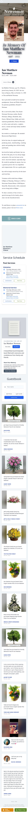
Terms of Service (18, 806)
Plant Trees (19, 280)
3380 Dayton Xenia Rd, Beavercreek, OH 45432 (12, 276)
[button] (14, 413)
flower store (19, 208)
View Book (7, 346)
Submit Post (14, 397)
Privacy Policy (10, 806)
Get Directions (8, 280)
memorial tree (21, 205)
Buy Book (16, 346)
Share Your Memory (10, 371)
